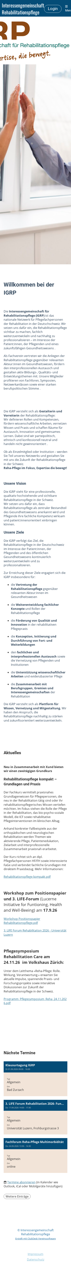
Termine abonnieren (21, 1182)
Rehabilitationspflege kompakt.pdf (27, 877)
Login (53, 8)
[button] (35, 1078)
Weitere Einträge (17, 1196)
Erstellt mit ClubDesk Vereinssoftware (35, 1238)
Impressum (35, 1254)
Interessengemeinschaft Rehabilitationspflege (23, 9)
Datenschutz (35, 1259)
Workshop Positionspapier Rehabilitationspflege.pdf (22, 921)
